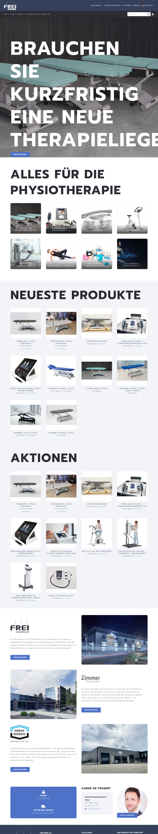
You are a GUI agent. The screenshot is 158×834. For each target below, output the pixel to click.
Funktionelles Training (61, 266)
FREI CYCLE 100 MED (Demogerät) (97, 551)
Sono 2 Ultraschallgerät (61, 595)
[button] (147, 5)
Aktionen (127, 5)
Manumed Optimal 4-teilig (61, 388)
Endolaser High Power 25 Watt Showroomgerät (26, 389)
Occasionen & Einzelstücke (132, 264)
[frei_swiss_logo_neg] (10, 5)
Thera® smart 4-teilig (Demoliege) (61, 342)
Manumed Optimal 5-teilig (61, 433)
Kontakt (136, 5)
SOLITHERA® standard (96, 341)
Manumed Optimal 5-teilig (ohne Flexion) (132, 389)
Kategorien (96, 5)
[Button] (153, 14)
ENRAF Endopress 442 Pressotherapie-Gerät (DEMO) (26, 596)
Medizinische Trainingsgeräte (26, 264)
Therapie (96, 230)
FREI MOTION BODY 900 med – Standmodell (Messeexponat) (132, 552)
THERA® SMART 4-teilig (96, 388)
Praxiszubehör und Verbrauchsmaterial (97, 264)
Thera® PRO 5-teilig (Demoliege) (25, 342)
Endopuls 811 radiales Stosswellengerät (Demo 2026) (61, 552)
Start (5, 14)
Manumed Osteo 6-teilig (25, 433)
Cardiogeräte (132, 230)
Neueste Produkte (113, 5)
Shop (12, 14)
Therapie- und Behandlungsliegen (25, 229)
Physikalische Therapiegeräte (61, 229)
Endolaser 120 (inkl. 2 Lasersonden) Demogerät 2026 (132, 342)
